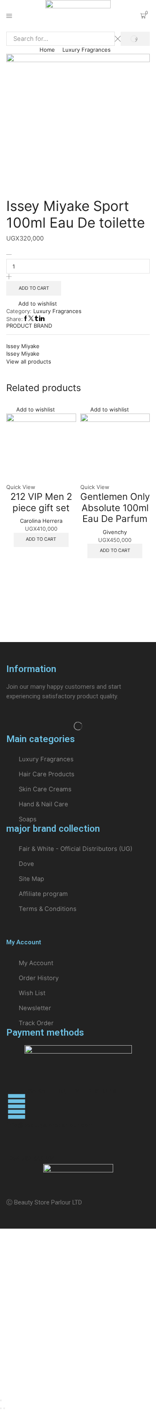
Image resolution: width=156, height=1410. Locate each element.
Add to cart (34, 288)
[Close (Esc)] (1, 1400)
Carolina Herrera (41, 520)
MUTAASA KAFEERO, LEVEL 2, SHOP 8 (61, 1091)
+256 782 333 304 (30, 1158)
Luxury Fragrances (86, 49)
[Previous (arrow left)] (1, 1408)
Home (47, 49)
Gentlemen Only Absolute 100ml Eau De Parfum (115, 507)
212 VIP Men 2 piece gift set (41, 502)
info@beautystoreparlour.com (50, 1125)
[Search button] (135, 39)
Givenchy (115, 532)
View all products (28, 361)
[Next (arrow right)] (4, 1408)
